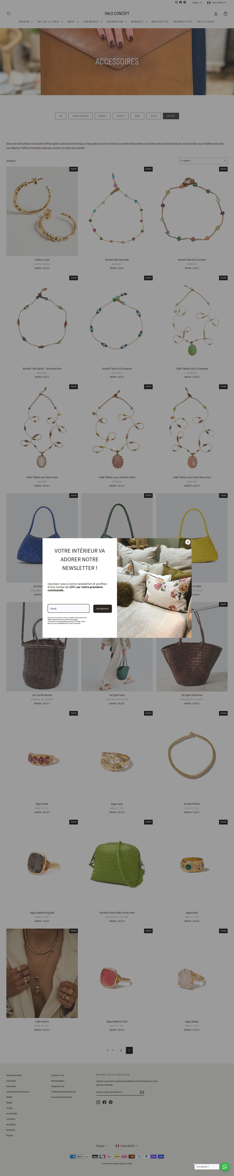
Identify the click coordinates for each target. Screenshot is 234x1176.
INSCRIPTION (102, 608)
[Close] (188, 542)
